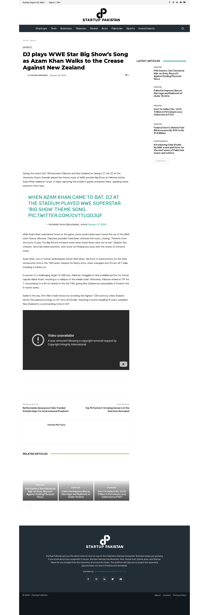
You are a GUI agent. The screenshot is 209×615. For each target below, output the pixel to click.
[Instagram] (173, 2)
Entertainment (161, 141)
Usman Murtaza (39, 75)
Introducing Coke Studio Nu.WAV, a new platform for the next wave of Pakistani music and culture (169, 148)
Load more (160, 161)
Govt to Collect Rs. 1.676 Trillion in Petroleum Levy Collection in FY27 (111, 494)
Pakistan (39, 485)
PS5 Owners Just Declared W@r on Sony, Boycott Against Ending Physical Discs (40, 492)
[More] (105, 86)
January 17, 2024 (97, 224)
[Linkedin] (177, 2)
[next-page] (30, 506)
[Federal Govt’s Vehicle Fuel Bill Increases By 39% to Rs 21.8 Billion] (144, 129)
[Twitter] (181, 2)
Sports (33, 40)
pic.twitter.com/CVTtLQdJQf (65, 215)
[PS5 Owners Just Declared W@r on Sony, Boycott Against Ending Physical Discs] (40, 480)
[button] (182, 28)
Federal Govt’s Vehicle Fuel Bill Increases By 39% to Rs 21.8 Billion (169, 130)
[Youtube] (184, 2)
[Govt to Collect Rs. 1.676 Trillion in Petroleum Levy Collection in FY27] (111, 480)
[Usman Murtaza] (25, 75)
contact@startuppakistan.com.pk (110, 571)
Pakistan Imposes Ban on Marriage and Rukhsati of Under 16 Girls (76, 494)
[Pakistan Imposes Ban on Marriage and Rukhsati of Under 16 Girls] (76, 480)
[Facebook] (170, 2)
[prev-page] (25, 506)
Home (25, 40)
